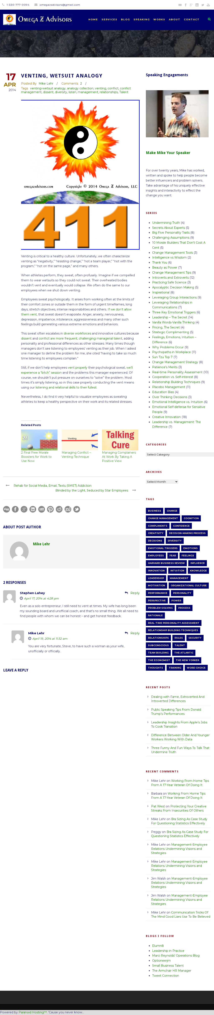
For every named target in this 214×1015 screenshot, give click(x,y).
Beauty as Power (164, 267)
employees (156, 555)
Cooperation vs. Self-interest (172, 377)
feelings (188, 555)
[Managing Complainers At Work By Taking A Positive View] (120, 440)
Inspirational (160, 292)
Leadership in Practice (168, 951)
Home (93, 19)
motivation (156, 585)
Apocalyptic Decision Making (173, 287)
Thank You (159, 262)
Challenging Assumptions (170, 237)
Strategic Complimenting (170, 332)
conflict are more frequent (58, 338)
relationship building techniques (173, 630)
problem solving (160, 607)
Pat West (158, 806)
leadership (156, 578)
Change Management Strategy (175, 362)
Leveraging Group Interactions (174, 297)
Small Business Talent (168, 965)
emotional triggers (163, 548)
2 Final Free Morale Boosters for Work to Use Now (36, 457)
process (184, 607)
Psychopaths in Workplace (171, 352)
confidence (181, 525)
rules (179, 637)
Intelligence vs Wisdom (169, 257)
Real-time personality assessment (173, 622)
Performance (157, 593)
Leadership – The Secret (169, 317)
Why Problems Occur (168, 347)
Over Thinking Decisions (169, 397)
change (172, 510)
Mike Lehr (46, 83)
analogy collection (80, 88)
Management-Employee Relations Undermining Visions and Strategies (179, 849)
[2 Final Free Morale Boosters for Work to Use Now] (39, 440)
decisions (155, 540)
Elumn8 (158, 946)
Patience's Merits (164, 367)
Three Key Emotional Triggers (174, 312)
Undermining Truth (166, 223)
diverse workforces (77, 333)
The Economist (159, 660)
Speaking (142, 19)
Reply (135, 593)
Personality (182, 593)
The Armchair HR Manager (171, 971)
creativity (155, 533)
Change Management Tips (171, 272)
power (176, 600)
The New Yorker (187, 660)
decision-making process (187, 533)
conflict (113, 88)
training (175, 667)
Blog (125, 19)
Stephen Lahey (32, 593)
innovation (156, 570)
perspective (157, 600)
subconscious (158, 645)
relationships (109, 92)
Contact (192, 19)
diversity (61, 92)
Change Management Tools (172, 253)
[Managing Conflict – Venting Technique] (80, 440)
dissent (48, 92)
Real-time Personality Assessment (177, 372)
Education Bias (163, 392)
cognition (191, 518)
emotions (190, 548)
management (88, 92)
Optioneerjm (161, 960)
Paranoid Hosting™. (33, 1012)
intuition (177, 570)
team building (158, 652)
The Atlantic (183, 652)
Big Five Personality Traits (171, 232)
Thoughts (155, 667)
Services (109, 19)
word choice (196, 667)
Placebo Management (168, 387)
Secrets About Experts (168, 228)
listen (72, 92)
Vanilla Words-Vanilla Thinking (173, 322)
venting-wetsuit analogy (48, 88)
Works (159, 19)
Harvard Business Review (166, 563)
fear (172, 555)
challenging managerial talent (100, 338)
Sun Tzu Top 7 (162, 357)
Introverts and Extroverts (170, 277)
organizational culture (189, 585)
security (195, 637)
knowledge (198, 570)
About (174, 19)
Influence (197, 563)
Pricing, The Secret (166, 327)
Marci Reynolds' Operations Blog (176, 955)
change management (163, 518)
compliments (157, 525)
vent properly (77, 367)
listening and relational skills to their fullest (66, 387)
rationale (155, 615)
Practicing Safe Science (169, 282)
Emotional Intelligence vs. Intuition (177, 402)
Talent (123, 92)
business (154, 510)
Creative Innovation (166, 417)
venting (100, 88)
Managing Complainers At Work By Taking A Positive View (119, 457)
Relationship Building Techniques (176, 382)
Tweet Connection (165, 976)
